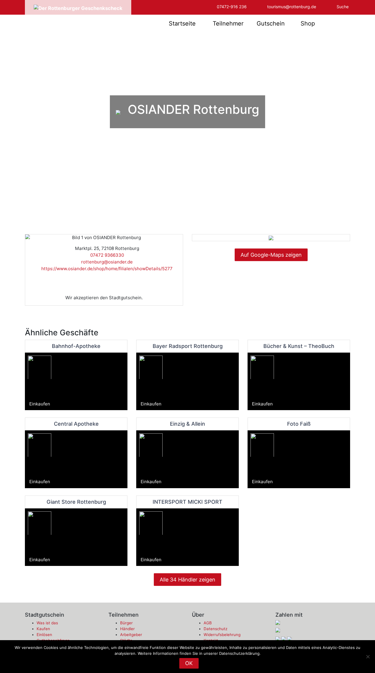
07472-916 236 (232, 6)
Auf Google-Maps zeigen (271, 255)
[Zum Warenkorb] (337, 23)
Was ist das (47, 622)
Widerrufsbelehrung (222, 634)
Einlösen (44, 634)
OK (189, 663)
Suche (343, 6)
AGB (208, 622)
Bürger (126, 622)
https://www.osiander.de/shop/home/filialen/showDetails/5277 (106, 268)
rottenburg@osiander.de (106, 262)
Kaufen (43, 628)
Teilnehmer (228, 23)
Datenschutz (215, 628)
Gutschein (271, 23)
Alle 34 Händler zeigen (187, 579)
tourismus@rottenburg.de (291, 6)
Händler (127, 628)
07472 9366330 (106, 255)
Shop (308, 23)
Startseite (182, 23)
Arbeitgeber (131, 634)
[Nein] (368, 657)
